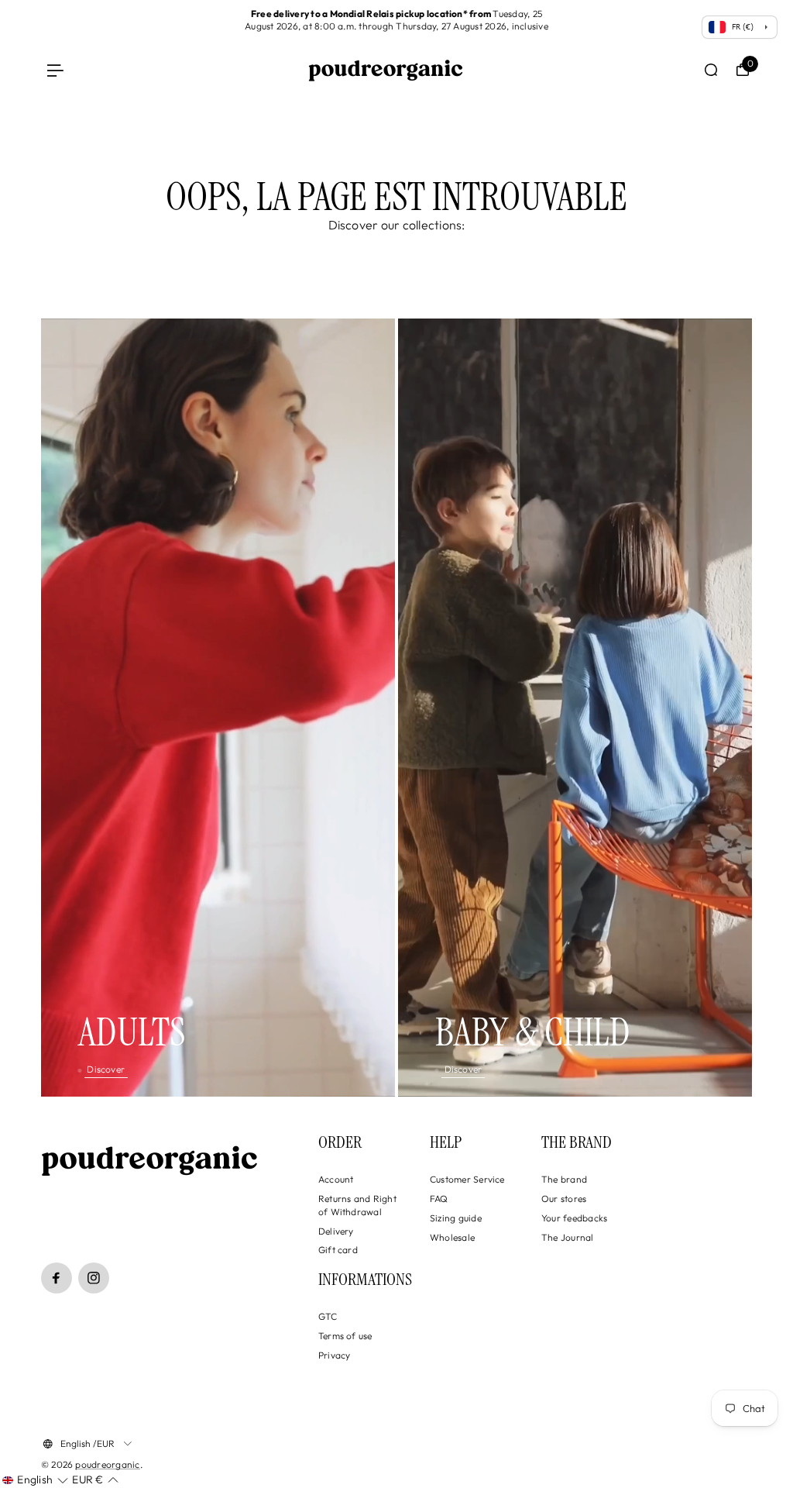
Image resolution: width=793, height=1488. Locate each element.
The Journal (567, 1237)
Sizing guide (456, 1218)
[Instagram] (93, 1277)
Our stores (563, 1198)
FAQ (439, 1198)
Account (336, 1179)
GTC (328, 1316)
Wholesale (452, 1237)
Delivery (336, 1231)
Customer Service (467, 1179)
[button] (35, 1480)
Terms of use (345, 1336)
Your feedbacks (574, 1218)
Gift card (338, 1250)
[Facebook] (56, 1277)
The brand (564, 1179)
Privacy (334, 1355)
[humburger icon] (55, 70)
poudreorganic (107, 1464)
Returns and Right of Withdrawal (357, 1205)
